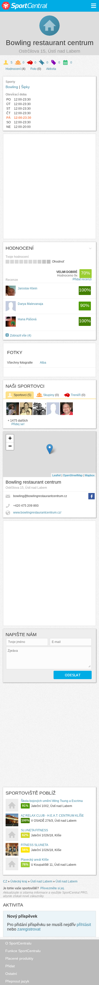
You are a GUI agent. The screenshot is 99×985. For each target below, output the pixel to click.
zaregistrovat (28, 929)
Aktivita (51, 69)
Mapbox (90, 475)
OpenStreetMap (72, 475)
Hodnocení (13, 69)
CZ (5, 881)
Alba (43, 362)
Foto (33, 69)
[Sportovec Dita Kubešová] (12, 414)
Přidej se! (17, 424)
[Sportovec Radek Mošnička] (66, 414)
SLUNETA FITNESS (34, 830)
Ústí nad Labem (41, 881)
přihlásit (84, 924)
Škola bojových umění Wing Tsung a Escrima (52, 801)
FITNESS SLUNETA (34, 845)
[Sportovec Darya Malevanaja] (53, 414)
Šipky (25, 87)
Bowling (12, 87)
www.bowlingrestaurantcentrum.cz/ (37, 512)
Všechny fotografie (20, 362)
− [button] (10, 446)
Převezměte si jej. (52, 888)
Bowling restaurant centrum (49, 43)
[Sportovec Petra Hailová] (26, 414)
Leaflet (56, 475)
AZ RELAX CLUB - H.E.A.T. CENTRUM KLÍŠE (52, 815)
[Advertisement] (49, 186)
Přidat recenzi (82, 279)
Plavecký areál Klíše (35, 859)
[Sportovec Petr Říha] (39, 414)
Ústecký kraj (18, 881)
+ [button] (10, 438)
